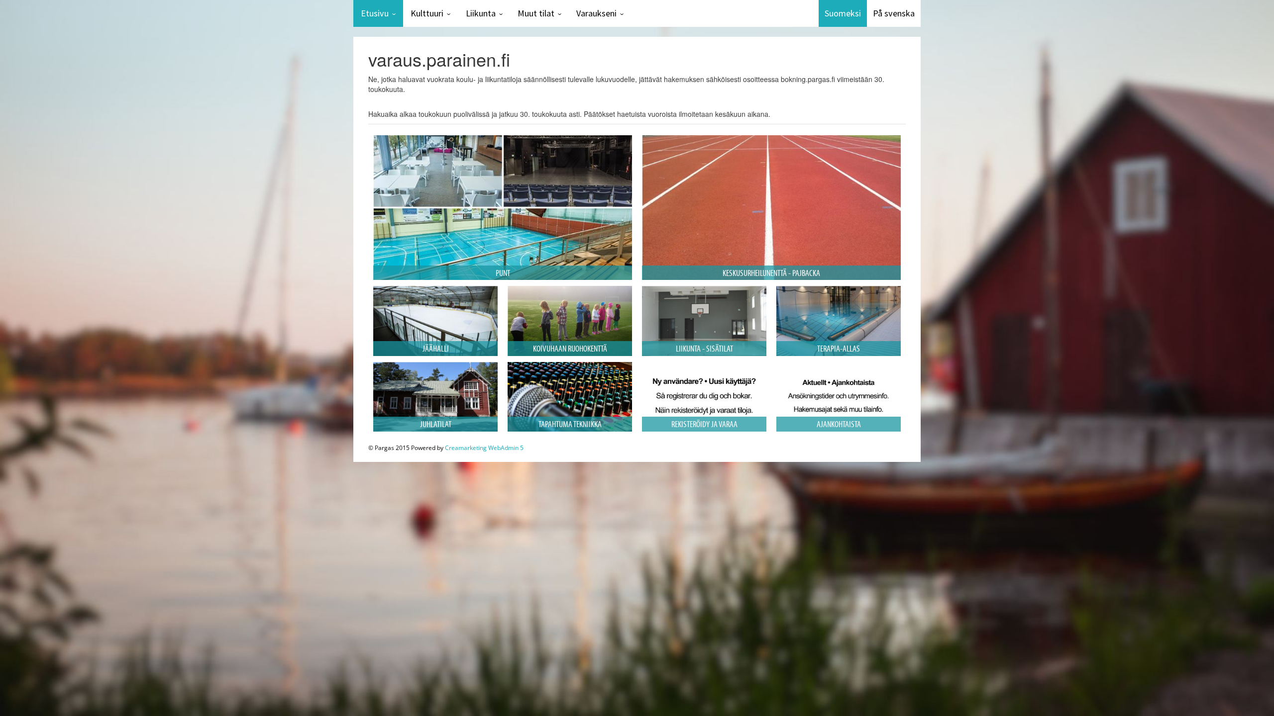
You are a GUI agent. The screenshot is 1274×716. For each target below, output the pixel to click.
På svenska (894, 13)
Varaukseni (596, 13)
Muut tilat (536, 13)
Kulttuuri (427, 13)
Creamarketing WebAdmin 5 (484, 448)
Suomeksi (843, 13)
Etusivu (375, 13)
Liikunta (481, 13)
